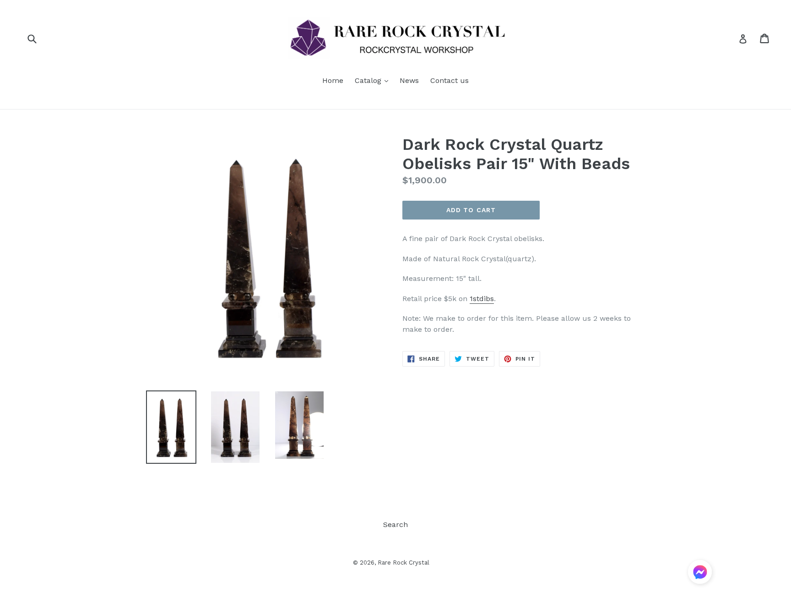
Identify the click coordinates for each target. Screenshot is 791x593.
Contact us (449, 80)
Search (395, 524)
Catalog (374, 80)
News (409, 80)
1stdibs (482, 298)
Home (332, 80)
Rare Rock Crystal (403, 562)
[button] (700, 573)
